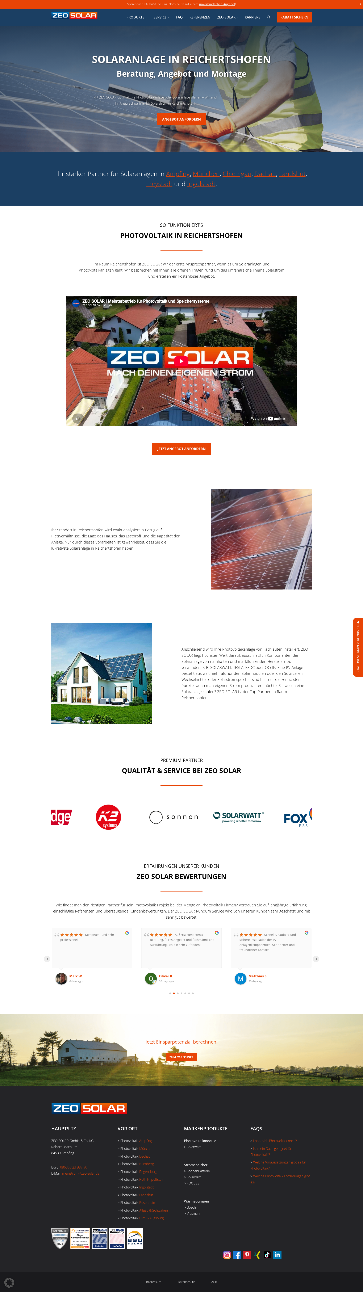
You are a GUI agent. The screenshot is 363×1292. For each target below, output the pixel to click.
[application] (181, 361)
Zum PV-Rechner (181, 1057)
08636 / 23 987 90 (73, 1167)
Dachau (265, 173)
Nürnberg (146, 1164)
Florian (254, 976)
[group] (78, 817)
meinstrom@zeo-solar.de (81, 1173)
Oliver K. (76, 976)
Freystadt (159, 183)
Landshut (292, 173)
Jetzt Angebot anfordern (182, 448)
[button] (9, 1283)
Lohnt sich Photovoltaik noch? (275, 1140)
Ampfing (178, 173)
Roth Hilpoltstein (151, 1179)
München (206, 173)
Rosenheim (147, 1202)
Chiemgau (237, 173)
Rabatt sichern (294, 17)
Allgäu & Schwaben (153, 1210)
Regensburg (148, 1171)
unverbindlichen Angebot (217, 4)
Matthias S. (168, 976)
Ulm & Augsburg (151, 1218)
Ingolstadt (201, 183)
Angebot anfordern (181, 119)
